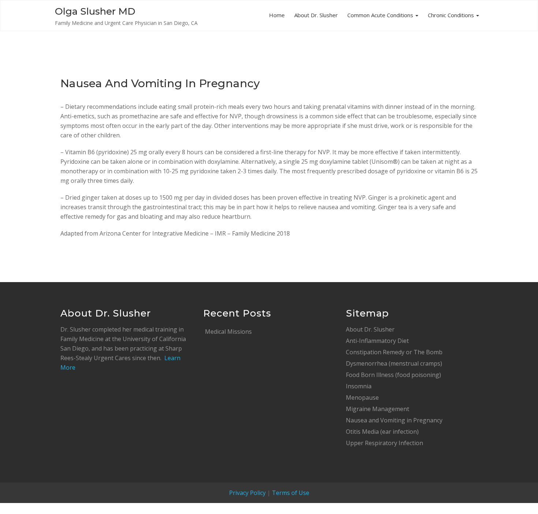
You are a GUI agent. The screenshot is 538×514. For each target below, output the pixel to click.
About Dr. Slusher (316, 15)
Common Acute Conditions (381, 15)
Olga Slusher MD (95, 11)
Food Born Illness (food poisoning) (393, 375)
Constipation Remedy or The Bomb (394, 352)
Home (277, 15)
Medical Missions (228, 332)
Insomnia (358, 386)
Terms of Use (290, 493)
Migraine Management (377, 409)
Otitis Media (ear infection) (382, 432)
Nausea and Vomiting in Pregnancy (394, 420)
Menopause (362, 397)
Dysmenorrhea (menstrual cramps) (394, 363)
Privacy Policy (247, 493)
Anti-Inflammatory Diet (377, 341)
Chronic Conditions (451, 15)
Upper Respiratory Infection (384, 443)
